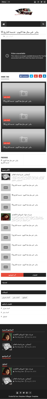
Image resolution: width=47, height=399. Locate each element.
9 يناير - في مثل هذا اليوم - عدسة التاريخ (25, 185)
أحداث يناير (9, 36)
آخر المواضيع (12, 275)
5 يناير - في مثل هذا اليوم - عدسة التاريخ (25, 225)
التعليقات (34, 275)
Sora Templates (20, 396)
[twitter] (41, 1)
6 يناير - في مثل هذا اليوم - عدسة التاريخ (25, 254)
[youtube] (35, 1)
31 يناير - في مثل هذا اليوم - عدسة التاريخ (17, 101)
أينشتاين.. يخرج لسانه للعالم (21, 174)
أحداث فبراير (6, 297)
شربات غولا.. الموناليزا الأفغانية (22, 214)
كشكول (24, 297)
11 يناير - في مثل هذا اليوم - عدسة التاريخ (25, 204)
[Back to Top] (30, 392)
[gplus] (44, 1)
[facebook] (38, 1)
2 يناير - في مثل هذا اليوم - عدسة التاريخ (25, 264)
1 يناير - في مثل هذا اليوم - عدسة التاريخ (24, 235)
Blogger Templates (32, 396)
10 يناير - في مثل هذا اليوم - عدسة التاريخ (25, 195)
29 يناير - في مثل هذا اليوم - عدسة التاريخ (17, 147)
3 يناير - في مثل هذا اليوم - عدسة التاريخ (25, 245)
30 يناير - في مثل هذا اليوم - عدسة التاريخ (17, 124)
